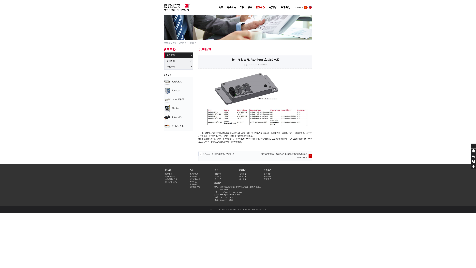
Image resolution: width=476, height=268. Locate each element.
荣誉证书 (267, 179)
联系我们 (285, 7)
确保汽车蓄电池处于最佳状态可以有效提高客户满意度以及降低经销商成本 (283, 156)
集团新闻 (171, 61)
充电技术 (168, 174)
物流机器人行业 (171, 179)
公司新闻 (192, 43)
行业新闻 (171, 67)
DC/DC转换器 (195, 179)
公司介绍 (267, 174)
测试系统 (193, 182)
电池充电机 (194, 174)
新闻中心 (260, 7)
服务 (250, 7)
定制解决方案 (195, 187)
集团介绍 (267, 177)
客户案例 (217, 177)
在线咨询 (217, 174)
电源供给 (193, 177)
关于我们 (272, 7)
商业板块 (231, 7)
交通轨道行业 (170, 177)
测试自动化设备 (171, 182)
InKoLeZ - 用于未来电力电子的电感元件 (218, 154)
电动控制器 (194, 184)
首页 (221, 7)
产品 (241, 7)
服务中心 (217, 179)
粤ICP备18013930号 (260, 209)
